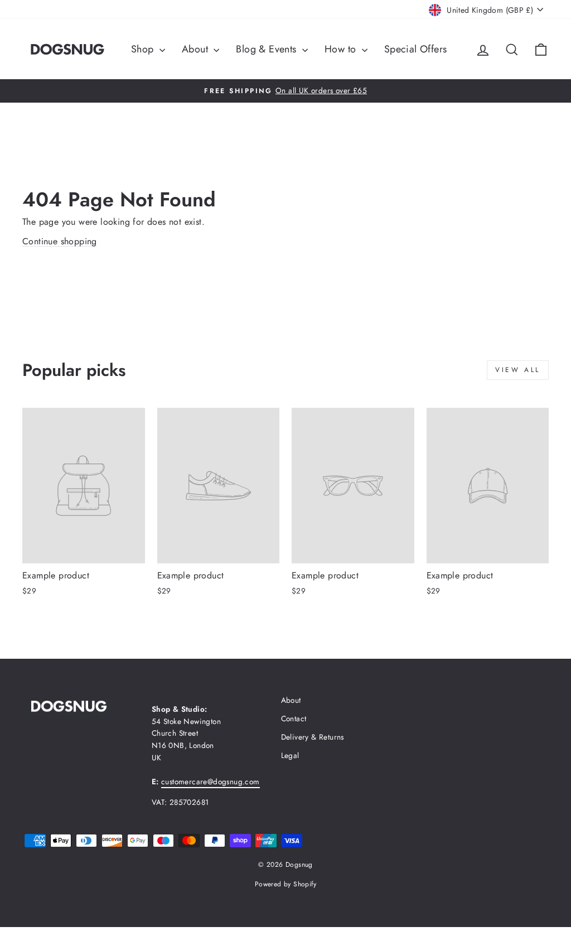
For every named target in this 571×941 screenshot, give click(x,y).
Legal (290, 755)
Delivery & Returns (312, 736)
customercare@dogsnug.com (210, 781)
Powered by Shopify (285, 884)
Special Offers (415, 49)
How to (342, 49)
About (196, 49)
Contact (294, 718)
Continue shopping (59, 241)
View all (517, 370)
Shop (144, 49)
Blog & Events (267, 49)
